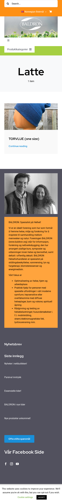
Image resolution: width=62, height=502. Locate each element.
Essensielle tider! (12, 391)
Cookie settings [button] (25, 497)
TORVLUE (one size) (24, 139)
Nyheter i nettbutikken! (15, 363)
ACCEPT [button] (41, 497)
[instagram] (11, 464)
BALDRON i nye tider (14, 404)
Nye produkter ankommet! (17, 418)
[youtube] (17, 464)
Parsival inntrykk (12, 377)
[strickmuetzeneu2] (31, 104)
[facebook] (5, 464)
